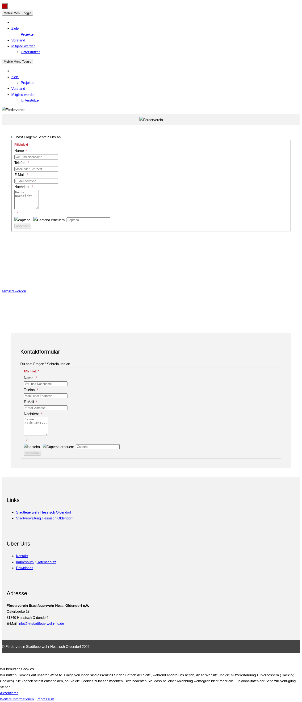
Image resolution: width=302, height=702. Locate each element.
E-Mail (19, 175)
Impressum (25, 562)
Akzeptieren (9, 693)
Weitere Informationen (17, 699)
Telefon (19, 163)
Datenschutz (46, 562)
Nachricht (21, 187)
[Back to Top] (5, 6)
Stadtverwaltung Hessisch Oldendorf (44, 518)
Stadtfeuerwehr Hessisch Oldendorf (43, 512)
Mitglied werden (14, 291)
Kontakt (22, 556)
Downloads (24, 568)
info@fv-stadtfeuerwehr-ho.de (41, 623)
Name (19, 151)
